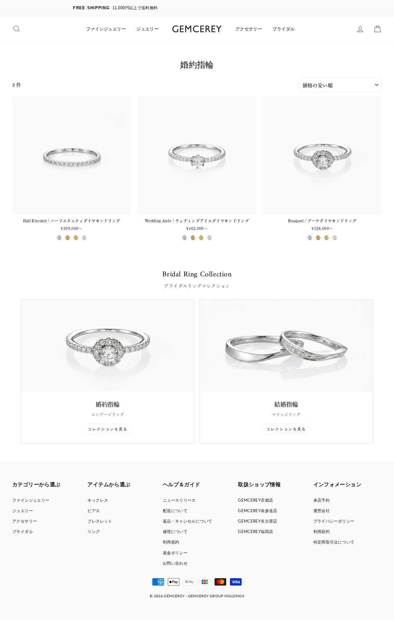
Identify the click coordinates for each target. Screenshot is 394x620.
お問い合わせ (175, 563)
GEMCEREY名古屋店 (257, 521)
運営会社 (321, 510)
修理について (175, 531)
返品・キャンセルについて (187, 521)
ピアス (93, 510)
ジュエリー (147, 28)
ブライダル (283, 28)
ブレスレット (99, 521)
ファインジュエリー (106, 28)
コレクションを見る (108, 429)
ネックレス (97, 500)
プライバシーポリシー (334, 521)
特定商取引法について (334, 541)
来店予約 (321, 500)
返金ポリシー (175, 552)
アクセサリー (248, 28)
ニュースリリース (179, 500)
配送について (175, 510)
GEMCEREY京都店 (255, 500)
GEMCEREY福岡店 (255, 531)
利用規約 (171, 541)
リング (93, 531)
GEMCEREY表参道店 (257, 510)
